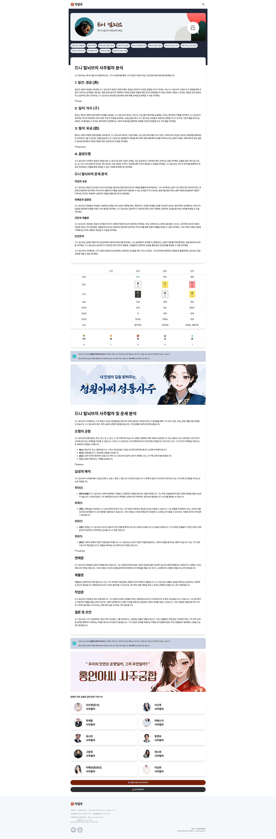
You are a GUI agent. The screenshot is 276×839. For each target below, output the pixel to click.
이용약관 (193, 828)
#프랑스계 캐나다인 (78, 51)
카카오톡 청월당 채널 (80, 817)
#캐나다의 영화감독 (78, 46)
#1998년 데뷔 (93, 51)
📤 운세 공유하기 (138, 789)
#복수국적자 (92, 46)
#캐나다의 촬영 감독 (139, 46)
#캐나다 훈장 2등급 (155, 46)
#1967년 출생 (105, 51)
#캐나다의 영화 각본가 (106, 46)
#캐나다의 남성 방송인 (189, 46)
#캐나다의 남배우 (123, 46)
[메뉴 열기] (203, 4)
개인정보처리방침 (201, 828)
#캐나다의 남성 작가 (172, 46)
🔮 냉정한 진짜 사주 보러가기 (138, 782)
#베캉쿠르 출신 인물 (120, 51)
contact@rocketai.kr (97, 817)
